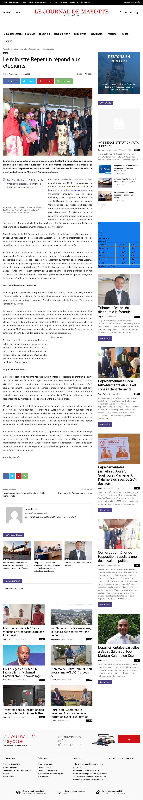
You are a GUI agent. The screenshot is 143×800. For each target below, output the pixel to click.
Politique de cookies (11, 764)
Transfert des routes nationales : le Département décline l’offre (23, 711)
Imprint (6, 773)
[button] (136, 12)
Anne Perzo (13, 74)
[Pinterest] (19, 476)
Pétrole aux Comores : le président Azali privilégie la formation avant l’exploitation (69, 713)
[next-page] (104, 206)
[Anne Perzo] (5, 74)
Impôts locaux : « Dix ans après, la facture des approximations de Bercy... (71, 632)
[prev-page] (100, 206)
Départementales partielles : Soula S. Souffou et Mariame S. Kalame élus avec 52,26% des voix (117, 475)
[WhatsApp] (25, 476)
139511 (41, 639)
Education (14, 49)
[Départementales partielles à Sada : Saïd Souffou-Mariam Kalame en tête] (119, 629)
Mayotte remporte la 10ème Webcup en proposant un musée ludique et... (23, 632)
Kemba (53, 720)
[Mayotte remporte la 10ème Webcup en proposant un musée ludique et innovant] (24, 614)
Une (5, 53)
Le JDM (100, 317)
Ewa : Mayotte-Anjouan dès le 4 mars (75, 493)
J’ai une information (46, 764)
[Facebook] (120, 12)
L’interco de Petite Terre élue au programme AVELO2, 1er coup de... (71, 672)
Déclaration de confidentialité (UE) (17, 770)
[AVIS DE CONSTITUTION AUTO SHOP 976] (119, 124)
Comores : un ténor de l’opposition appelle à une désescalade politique (117, 556)
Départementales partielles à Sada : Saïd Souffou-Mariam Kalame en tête (119, 651)
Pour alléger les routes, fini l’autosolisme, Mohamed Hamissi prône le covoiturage (22, 672)
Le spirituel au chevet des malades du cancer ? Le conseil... (124, 194)
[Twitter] (131, 12)
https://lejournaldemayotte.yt (36, 513)
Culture (68, 559)
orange (6, 559)
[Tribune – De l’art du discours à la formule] (78, 550)
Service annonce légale (107, 150)
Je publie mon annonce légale (50, 773)
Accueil (6, 49)
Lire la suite (105, 338)
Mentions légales (10, 767)
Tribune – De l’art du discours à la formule (114, 310)
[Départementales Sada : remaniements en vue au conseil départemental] (119, 362)
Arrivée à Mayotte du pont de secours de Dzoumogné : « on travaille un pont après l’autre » (15, 565)
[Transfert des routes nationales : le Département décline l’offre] (24, 695)
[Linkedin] (125, 12)
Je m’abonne (43, 776)
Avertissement (9, 776)
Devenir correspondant (47, 770)
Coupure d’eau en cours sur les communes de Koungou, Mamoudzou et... (126, 168)
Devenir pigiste (44, 767)
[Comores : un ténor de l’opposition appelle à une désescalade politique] (119, 534)
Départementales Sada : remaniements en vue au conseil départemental (117, 385)
